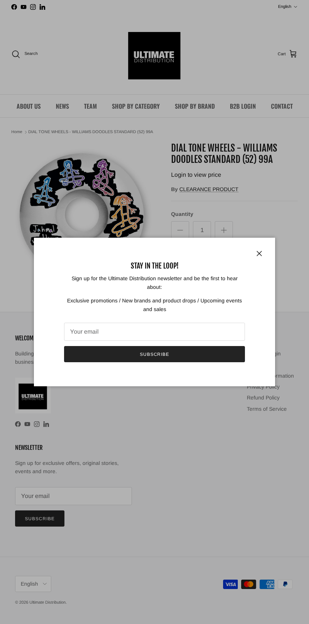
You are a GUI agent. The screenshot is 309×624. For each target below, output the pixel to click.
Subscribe (155, 354)
